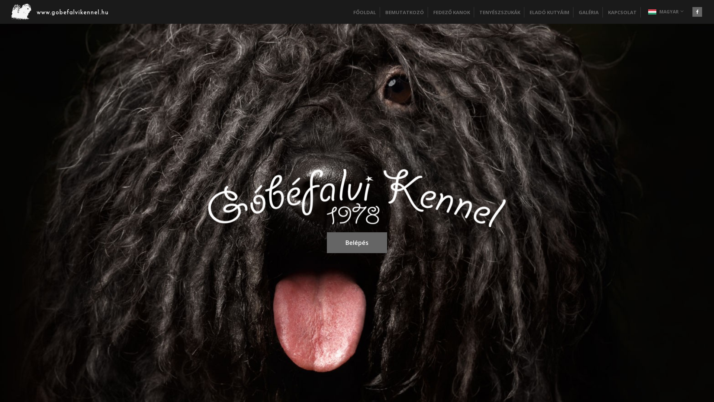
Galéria (589, 12)
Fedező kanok (451, 12)
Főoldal (364, 12)
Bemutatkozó (404, 12)
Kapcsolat (622, 12)
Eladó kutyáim (549, 12)
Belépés (357, 243)
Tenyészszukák (499, 12)
